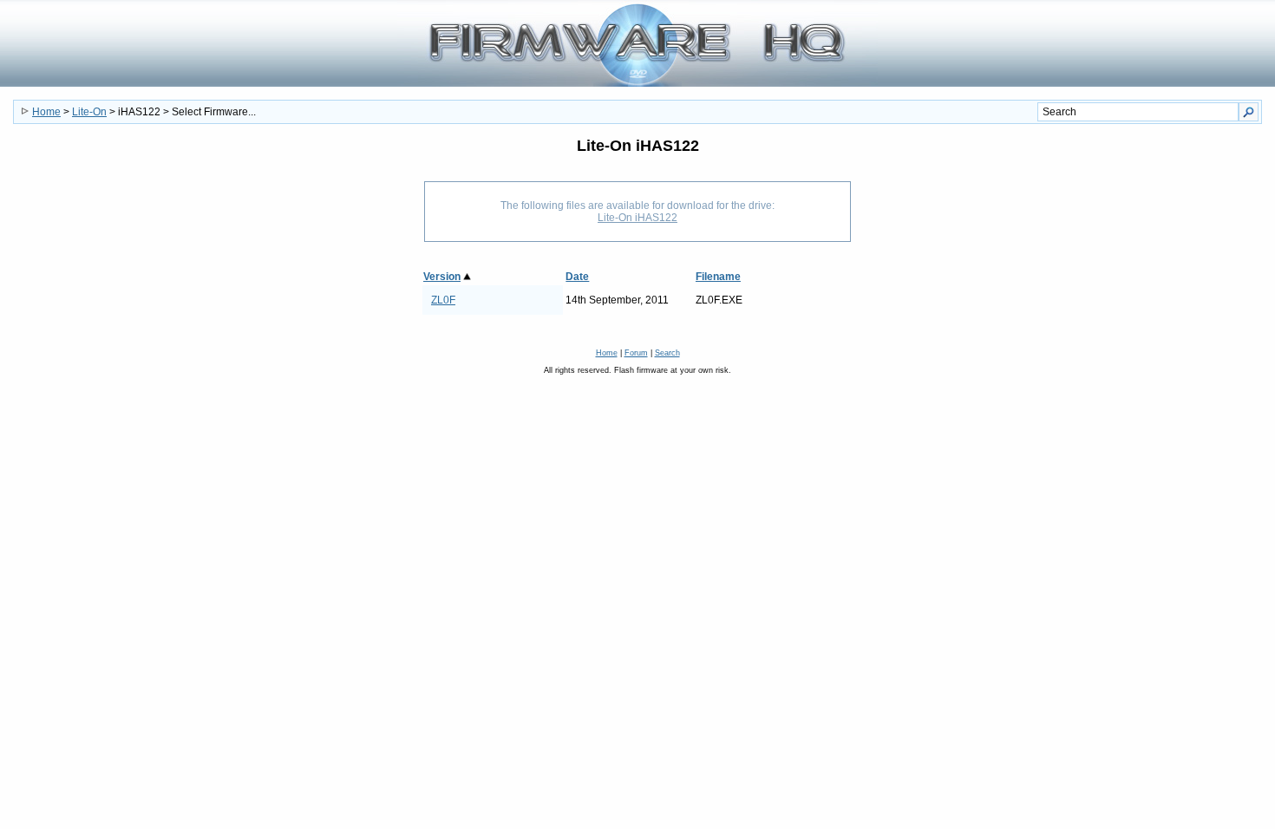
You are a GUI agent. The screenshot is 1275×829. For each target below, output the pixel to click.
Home (46, 112)
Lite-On (89, 112)
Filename (718, 277)
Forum (636, 353)
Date (577, 277)
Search (667, 353)
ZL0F (443, 300)
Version (442, 277)
